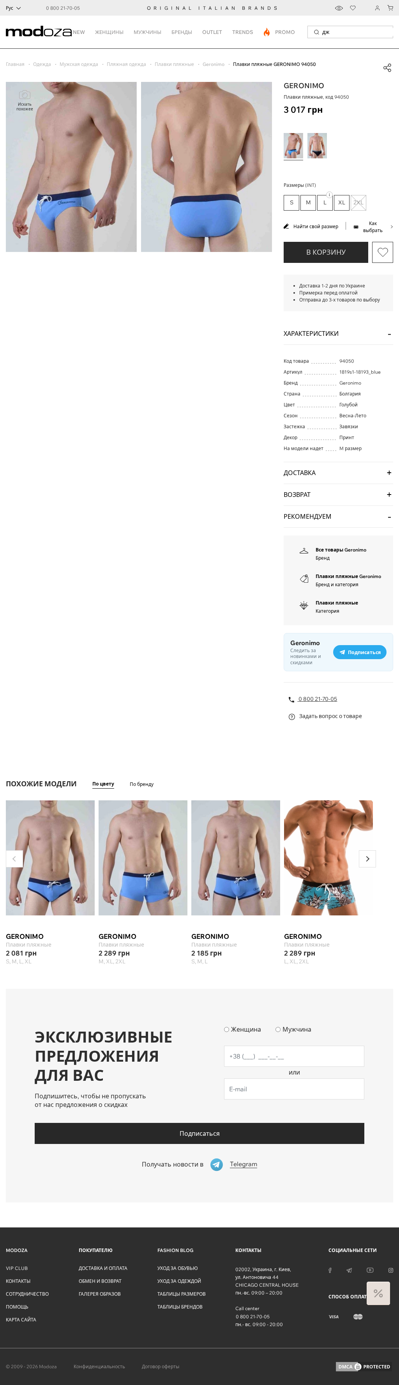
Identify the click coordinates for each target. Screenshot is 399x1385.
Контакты (18, 1281)
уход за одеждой (179, 1281)
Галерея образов (100, 1294)
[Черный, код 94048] (317, 145)
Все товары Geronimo (341, 550)
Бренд (323, 558)
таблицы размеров (181, 1294)
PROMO (280, 32)
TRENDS (242, 32)
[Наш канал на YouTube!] (370, 1269)
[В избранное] (382, 252)
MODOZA (17, 1250)
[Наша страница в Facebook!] (330, 1269)
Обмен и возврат (100, 1281)
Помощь (17, 1307)
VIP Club (17, 1268)
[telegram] (349, 1269)
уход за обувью (177, 1268)
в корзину (326, 252)
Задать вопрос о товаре (330, 716)
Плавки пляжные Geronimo (348, 576)
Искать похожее (24, 107)
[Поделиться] (387, 68)
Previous (14, 858)
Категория (327, 611)
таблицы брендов (180, 1307)
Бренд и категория (337, 584)
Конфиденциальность (99, 1366)
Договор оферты (160, 1366)
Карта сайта (21, 1320)
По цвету (103, 784)
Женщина (246, 1029)
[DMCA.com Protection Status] (364, 1367)
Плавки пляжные (337, 603)
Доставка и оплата (103, 1268)
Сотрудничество (27, 1294)
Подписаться (200, 1133)
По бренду (142, 784)
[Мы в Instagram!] (390, 1269)
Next (367, 858)
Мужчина (296, 1029)
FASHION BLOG (175, 1250)
